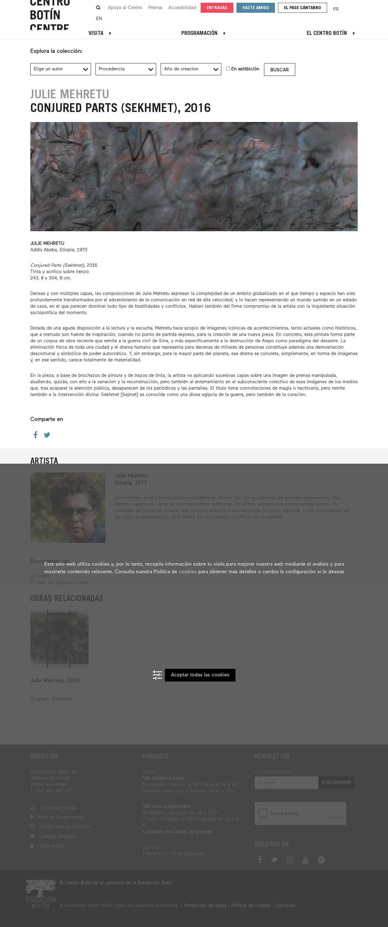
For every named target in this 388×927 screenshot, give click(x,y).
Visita (96, 33)
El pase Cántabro (302, 8)
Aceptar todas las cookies (200, 675)
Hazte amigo (255, 8)
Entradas (217, 8)
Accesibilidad (182, 7)
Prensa (155, 7)
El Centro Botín (327, 33)
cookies (188, 572)
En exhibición (245, 69)
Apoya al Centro (125, 7)
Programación (199, 33)
